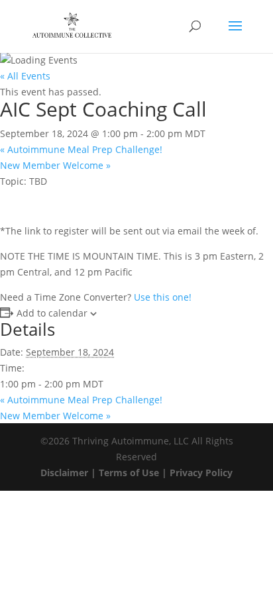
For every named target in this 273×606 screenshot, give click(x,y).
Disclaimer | (69, 472)
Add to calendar (52, 313)
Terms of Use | (134, 472)
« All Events (25, 76)
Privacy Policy (201, 472)
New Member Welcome (55, 165)
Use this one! (162, 297)
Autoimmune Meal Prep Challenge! (81, 149)
